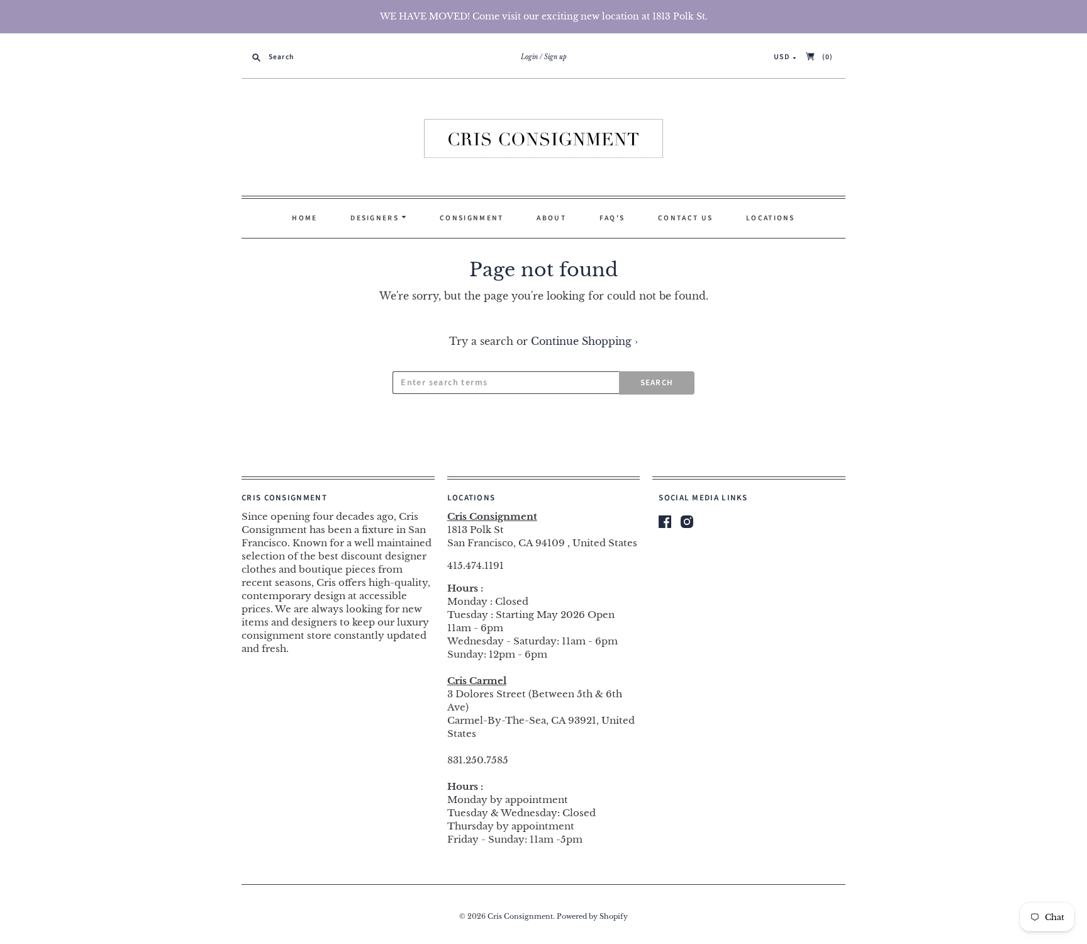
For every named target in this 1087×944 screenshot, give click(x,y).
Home (304, 218)
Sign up (555, 57)
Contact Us (685, 218)
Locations (770, 218)
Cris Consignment (520, 916)
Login (529, 57)
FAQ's (612, 218)
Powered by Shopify (592, 916)
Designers (375, 218)
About (551, 218)
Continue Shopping (584, 341)
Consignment (471, 218)
